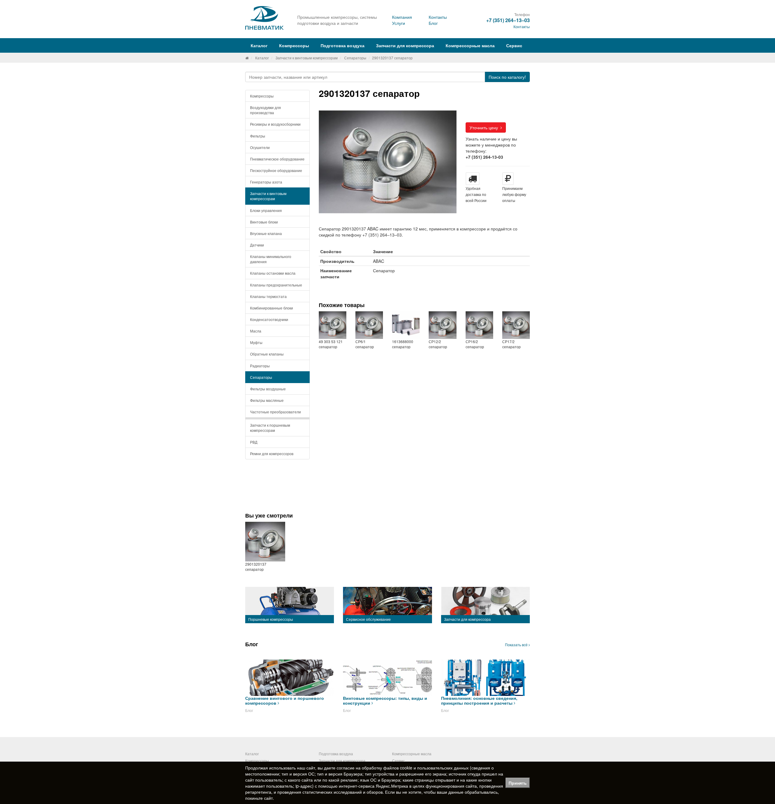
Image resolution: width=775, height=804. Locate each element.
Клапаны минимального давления (270, 259)
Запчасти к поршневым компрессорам (270, 427)
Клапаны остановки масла (272, 273)
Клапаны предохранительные (276, 284)
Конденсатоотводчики (269, 319)
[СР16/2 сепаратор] (479, 325)
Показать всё (517, 644)
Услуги (398, 23)
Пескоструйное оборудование (276, 170)
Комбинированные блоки (271, 307)
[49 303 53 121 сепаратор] (332, 325)
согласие (346, 768)
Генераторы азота (266, 181)
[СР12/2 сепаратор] (442, 325)
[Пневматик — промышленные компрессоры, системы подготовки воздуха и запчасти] (265, 18)
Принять (518, 783)
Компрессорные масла (470, 45)
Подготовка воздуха (336, 753)
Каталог (262, 57)
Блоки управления (266, 210)
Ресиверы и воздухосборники (275, 124)
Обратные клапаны (267, 353)
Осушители (260, 147)
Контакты (438, 17)
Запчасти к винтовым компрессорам (306, 57)
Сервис (514, 45)
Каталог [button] (259, 45)
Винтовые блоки (264, 221)
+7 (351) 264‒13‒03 (508, 20)
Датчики (257, 244)
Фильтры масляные (267, 400)
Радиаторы (260, 365)
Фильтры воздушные (268, 388)
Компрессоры (262, 95)
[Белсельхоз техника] (247, 57)
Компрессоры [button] (294, 45)
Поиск (507, 77)
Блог (433, 23)
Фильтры (257, 135)
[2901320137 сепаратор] (265, 542)
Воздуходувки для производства (265, 110)
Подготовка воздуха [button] (342, 45)
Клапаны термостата (268, 296)
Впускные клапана (266, 233)
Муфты (256, 342)
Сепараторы (355, 57)
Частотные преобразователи (275, 411)
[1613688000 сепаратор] (406, 325)
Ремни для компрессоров (271, 453)
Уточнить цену (485, 127)
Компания (402, 17)
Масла (255, 330)
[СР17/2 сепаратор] (516, 325)
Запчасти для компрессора (405, 45)
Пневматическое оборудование (277, 158)
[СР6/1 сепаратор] (369, 325)
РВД (253, 442)
